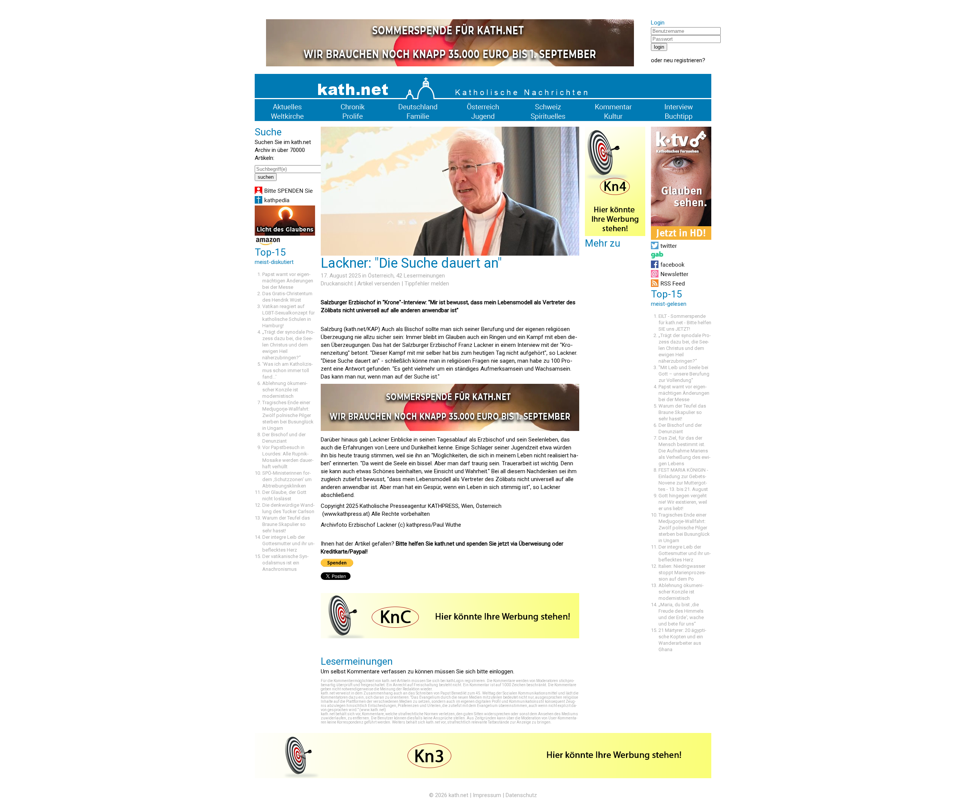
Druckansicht (337, 283)
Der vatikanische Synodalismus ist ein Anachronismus (285, 562)
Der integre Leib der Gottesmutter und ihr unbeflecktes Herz (288, 543)
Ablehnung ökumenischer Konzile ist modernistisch (285, 389)
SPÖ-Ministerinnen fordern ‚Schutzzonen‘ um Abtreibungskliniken (287, 479)
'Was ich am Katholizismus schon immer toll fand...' (287, 370)
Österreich (381, 275)
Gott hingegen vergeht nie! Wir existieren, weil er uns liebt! (682, 502)
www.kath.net (373, 710)
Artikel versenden (378, 283)
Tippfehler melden (427, 283)
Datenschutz (521, 795)
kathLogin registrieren (465, 681)
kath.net (458, 795)
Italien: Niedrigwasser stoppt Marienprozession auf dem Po (682, 572)
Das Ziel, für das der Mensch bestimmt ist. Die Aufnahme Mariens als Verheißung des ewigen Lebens (684, 450)
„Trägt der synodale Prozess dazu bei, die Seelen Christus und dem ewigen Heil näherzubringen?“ (288, 344)
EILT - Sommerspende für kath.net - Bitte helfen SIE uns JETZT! (684, 322)
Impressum (487, 795)
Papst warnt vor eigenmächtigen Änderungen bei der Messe (287, 280)
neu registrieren (683, 60)
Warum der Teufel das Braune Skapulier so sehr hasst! (286, 524)
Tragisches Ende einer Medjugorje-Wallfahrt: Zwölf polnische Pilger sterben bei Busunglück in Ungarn (288, 415)
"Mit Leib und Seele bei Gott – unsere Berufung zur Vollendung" (683, 374)
